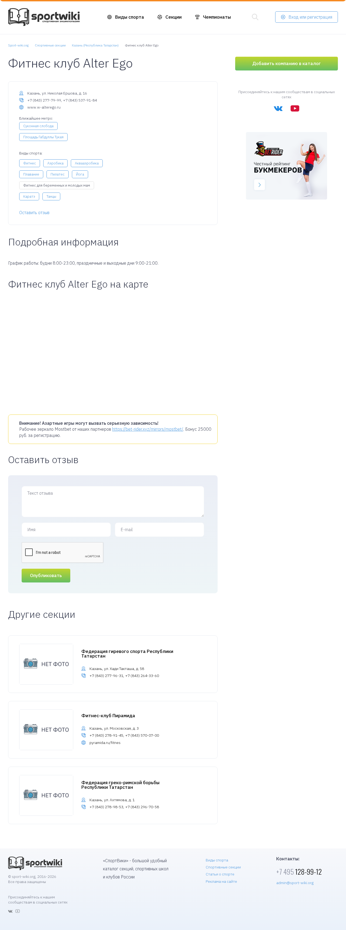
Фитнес (29, 163)
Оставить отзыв (34, 212)
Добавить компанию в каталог (286, 63)
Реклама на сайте (221, 881)
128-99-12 (299, 871)
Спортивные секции (223, 867)
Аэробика (55, 163)
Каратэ (29, 196)
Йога (80, 174)
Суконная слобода (38, 126)
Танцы (51, 196)
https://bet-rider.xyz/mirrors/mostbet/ (147, 429)
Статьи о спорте (220, 874)
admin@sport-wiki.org (295, 882)
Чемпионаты (217, 17)
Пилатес (58, 174)
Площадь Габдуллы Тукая (43, 137)
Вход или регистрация (310, 17)
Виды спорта (129, 17)
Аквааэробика (87, 163)
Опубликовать (46, 575)
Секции (173, 17)
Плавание (31, 174)
